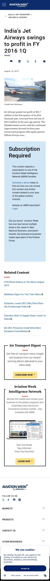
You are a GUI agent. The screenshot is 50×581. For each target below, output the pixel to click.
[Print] (44, 62)
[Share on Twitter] (28, 62)
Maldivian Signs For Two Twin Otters (22, 294)
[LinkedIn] (19, 500)
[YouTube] (14, 500)
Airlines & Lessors (17, 17)
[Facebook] (9, 500)
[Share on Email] (11, 62)
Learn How (24, 461)
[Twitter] (3, 500)
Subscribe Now (24, 375)
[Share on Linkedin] (19, 62)
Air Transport (23, 15)
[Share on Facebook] (36, 62)
